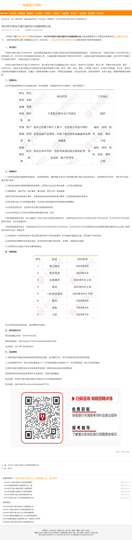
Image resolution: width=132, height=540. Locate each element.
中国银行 (56, 13)
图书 (83, 530)
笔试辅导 (82, 13)
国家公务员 (48, 533)
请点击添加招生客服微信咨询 (63, 40)
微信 (87, 530)
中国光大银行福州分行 (24, 478)
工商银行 (47, 13)
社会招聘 (12, 13)
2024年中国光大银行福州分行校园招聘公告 (18, 506)
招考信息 (42, 19)
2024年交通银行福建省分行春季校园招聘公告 (19, 491)
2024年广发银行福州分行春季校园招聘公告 (23, 465)
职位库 (68, 530)
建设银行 (30, 13)
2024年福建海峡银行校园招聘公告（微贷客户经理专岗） (19, 485)
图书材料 (100, 13)
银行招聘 (4, 13)
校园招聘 (21, 13)
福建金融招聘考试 (30, 19)
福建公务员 (38, 533)
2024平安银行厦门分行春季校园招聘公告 (19, 498)
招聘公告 (61, 530)
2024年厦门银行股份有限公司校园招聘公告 (19, 488)
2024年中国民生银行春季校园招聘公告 (18, 494)
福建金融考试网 (23, 36)
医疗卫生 (72, 533)
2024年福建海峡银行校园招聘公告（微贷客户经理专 (21, 519)
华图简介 (45, 530)
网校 (78, 530)
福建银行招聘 (32, 5)
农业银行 (39, 13)
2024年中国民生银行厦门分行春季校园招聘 (18, 512)
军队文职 (94, 533)
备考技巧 (74, 13)
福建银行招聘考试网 (33, 30)
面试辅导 (91, 13)
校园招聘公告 (41, 478)
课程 (73, 530)
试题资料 (65, 13)
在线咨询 (53, 530)
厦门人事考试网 (16, 19)
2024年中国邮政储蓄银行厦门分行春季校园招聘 (20, 516)
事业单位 (56, 533)
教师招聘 (64, 533)
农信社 (87, 533)
